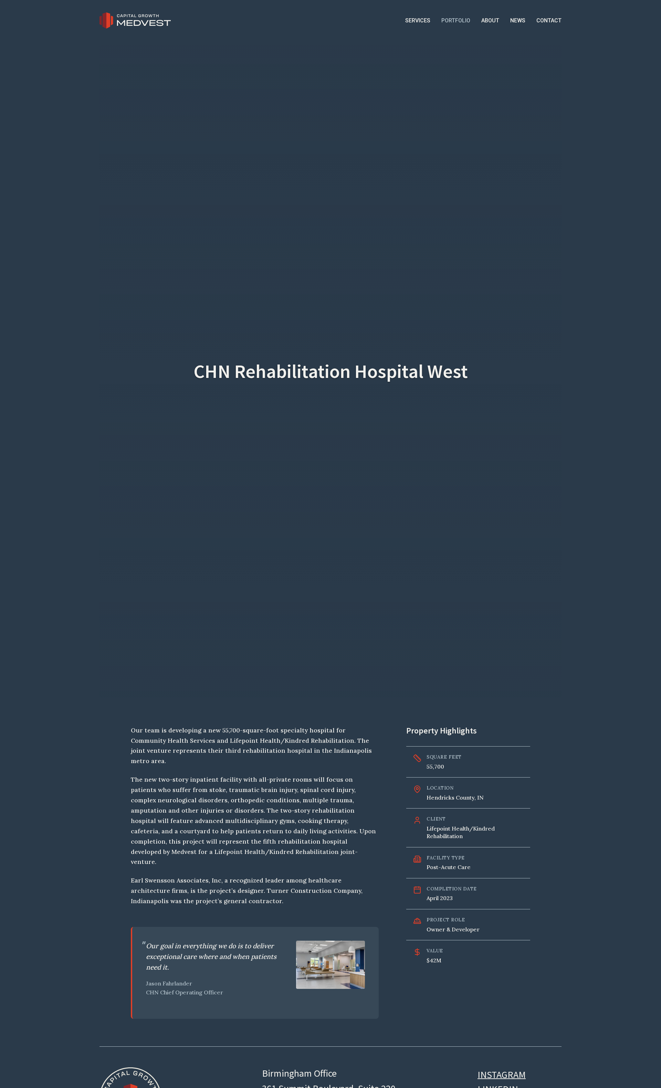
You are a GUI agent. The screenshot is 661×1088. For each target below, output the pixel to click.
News (517, 20)
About (490, 20)
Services (417, 20)
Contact (549, 20)
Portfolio (455, 20)
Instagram (502, 1074)
